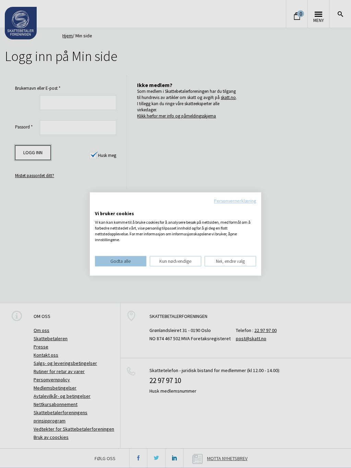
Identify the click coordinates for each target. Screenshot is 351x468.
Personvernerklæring (235, 201)
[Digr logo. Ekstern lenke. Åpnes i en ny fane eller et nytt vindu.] (99, 207)
